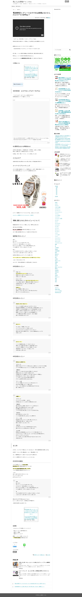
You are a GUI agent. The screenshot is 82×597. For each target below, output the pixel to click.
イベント (57, 213)
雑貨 (56, 278)
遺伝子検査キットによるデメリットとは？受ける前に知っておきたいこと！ (63, 79)
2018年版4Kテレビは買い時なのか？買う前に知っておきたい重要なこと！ (30, 586)
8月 (56, 189)
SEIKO (35, 554)
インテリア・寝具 (58, 218)
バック (56, 236)
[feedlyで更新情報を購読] (66, 1)
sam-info (48, 554)
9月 (56, 188)
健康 (56, 244)
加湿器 (56, 249)
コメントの (58, 290)
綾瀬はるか (42, 554)
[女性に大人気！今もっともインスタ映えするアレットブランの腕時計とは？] (15, 565)
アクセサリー (57, 208)
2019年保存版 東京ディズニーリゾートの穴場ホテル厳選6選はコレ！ (63, 101)
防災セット (57, 276)
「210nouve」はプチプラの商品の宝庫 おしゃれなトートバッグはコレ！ (65, 160)
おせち (56, 203)
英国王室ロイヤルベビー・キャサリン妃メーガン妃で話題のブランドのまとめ (65, 155)
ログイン (57, 287)
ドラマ (56, 233)
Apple (56, 202)
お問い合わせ (18, 6)
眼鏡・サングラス (58, 267)
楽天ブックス (57, 260)
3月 (56, 192)
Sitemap (13, 6)
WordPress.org (58, 292)
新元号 (56, 255)
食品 (56, 281)
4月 (56, 190)
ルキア (38, 554)
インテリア (57, 216)
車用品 (56, 275)
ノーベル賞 (57, 234)
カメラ (56, 221)
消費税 (56, 262)
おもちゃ (57, 205)
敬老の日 (57, 254)
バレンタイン (57, 237)
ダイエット (57, 229)
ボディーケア (57, 241)
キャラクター (57, 223)
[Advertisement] (62, 28)
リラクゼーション (58, 242)
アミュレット (57, 210)
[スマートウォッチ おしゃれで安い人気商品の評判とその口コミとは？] (15, 573)
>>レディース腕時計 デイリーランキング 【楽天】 (23, 215)
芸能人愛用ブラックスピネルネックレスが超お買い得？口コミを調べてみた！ (30, 583)
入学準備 (57, 247)
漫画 (56, 263)
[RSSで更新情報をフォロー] (68, 1)
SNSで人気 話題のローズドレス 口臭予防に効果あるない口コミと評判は (62, 123)
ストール (57, 228)
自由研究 (57, 270)
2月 (56, 193)
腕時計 (48, 17)
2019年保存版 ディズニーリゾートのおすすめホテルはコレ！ (63, 90)
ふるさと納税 (57, 207)
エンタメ (57, 220)
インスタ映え (57, 215)
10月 (57, 187)
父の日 (56, 265)
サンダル (57, 226)
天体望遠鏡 (57, 250)
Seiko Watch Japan (17, 141)
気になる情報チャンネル (22, 2)
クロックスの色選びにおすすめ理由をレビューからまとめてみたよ (65, 169)
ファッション (57, 239)
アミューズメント (58, 212)
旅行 (56, 257)
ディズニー (57, 231)
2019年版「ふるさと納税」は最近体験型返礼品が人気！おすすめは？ (63, 112)
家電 (56, 252)
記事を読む (21, 568)
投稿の (57, 289)
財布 (56, 273)
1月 (56, 194)
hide (21, 84)
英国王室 (57, 271)
